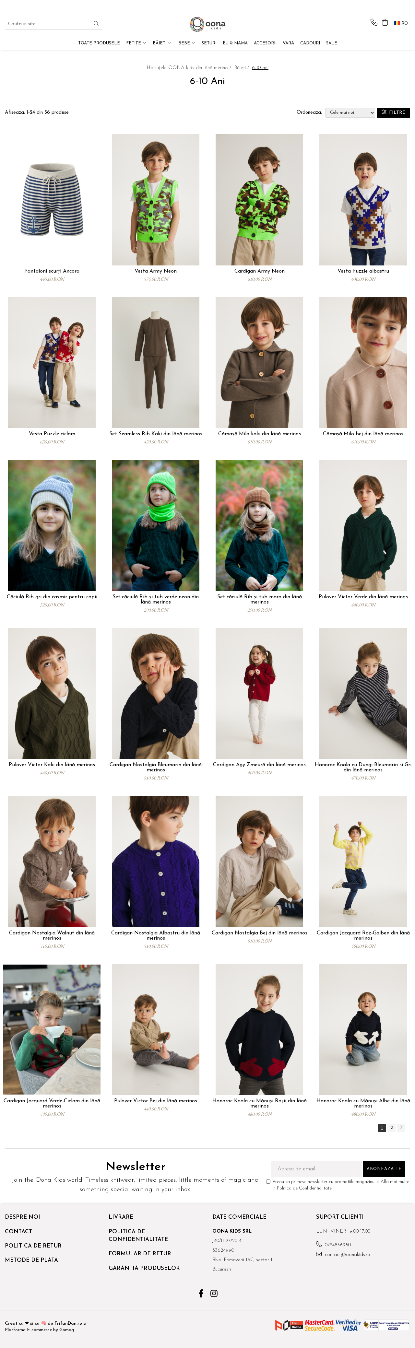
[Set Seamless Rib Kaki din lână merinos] (155, 362)
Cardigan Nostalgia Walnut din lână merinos (52, 936)
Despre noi (22, 1217)
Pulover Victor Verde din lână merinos (363, 597)
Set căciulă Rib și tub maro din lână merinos (259, 599)
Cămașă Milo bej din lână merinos (363, 434)
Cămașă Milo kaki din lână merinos (259, 434)
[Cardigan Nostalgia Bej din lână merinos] (259, 861)
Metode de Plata (31, 1260)
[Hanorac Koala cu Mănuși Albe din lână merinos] (363, 1029)
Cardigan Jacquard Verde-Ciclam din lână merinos (52, 1103)
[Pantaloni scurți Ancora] (52, 199)
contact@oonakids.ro (346, 1254)
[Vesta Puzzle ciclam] (52, 362)
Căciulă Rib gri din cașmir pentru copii (52, 597)
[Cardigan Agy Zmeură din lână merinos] (259, 693)
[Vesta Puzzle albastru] (363, 199)
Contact (18, 1232)
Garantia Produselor (144, 1268)
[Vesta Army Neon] (155, 199)
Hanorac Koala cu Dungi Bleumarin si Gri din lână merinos (363, 767)
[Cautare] (96, 24)
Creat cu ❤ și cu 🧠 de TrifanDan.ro (44, 1323)
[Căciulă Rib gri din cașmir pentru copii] (52, 525)
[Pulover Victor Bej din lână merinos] (155, 1029)
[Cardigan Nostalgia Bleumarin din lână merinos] (155, 693)
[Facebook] (201, 1294)
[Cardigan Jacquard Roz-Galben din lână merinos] (363, 861)
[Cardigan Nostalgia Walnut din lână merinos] (52, 861)
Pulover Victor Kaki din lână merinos (52, 765)
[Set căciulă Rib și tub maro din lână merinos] (259, 525)
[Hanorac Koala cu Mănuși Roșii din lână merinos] (259, 1029)
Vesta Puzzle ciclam (52, 434)
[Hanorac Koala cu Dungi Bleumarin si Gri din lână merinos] (363, 693)
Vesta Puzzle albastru (363, 271)
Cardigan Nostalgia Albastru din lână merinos (155, 936)
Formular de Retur (140, 1254)
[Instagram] (214, 1294)
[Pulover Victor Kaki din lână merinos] (52, 693)
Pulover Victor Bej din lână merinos (155, 1101)
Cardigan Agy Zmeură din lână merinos (259, 765)
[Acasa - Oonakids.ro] (207, 24)
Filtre (395, 112)
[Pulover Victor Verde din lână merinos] (363, 525)
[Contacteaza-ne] (374, 23)
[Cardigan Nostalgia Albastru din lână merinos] (155, 861)
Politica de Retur (33, 1246)
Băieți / (242, 67)
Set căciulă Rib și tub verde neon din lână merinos (156, 599)
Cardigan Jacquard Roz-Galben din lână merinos (363, 936)
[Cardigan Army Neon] (259, 199)
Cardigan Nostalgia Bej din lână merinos (259, 933)
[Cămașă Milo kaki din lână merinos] (259, 362)
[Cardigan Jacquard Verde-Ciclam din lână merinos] (52, 1029)
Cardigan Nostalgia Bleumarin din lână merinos (156, 767)
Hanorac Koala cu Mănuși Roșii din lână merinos (259, 1103)
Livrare (121, 1217)
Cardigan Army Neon (259, 271)
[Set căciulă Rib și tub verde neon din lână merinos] (155, 525)
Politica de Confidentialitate (304, 1188)
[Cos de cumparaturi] (384, 23)
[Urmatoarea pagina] (401, 1128)
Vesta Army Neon (156, 271)
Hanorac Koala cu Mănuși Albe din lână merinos (363, 1103)
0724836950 (337, 1245)
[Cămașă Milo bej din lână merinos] (363, 362)
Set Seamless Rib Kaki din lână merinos (155, 434)
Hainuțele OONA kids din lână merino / (190, 67)
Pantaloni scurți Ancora (51, 271)
